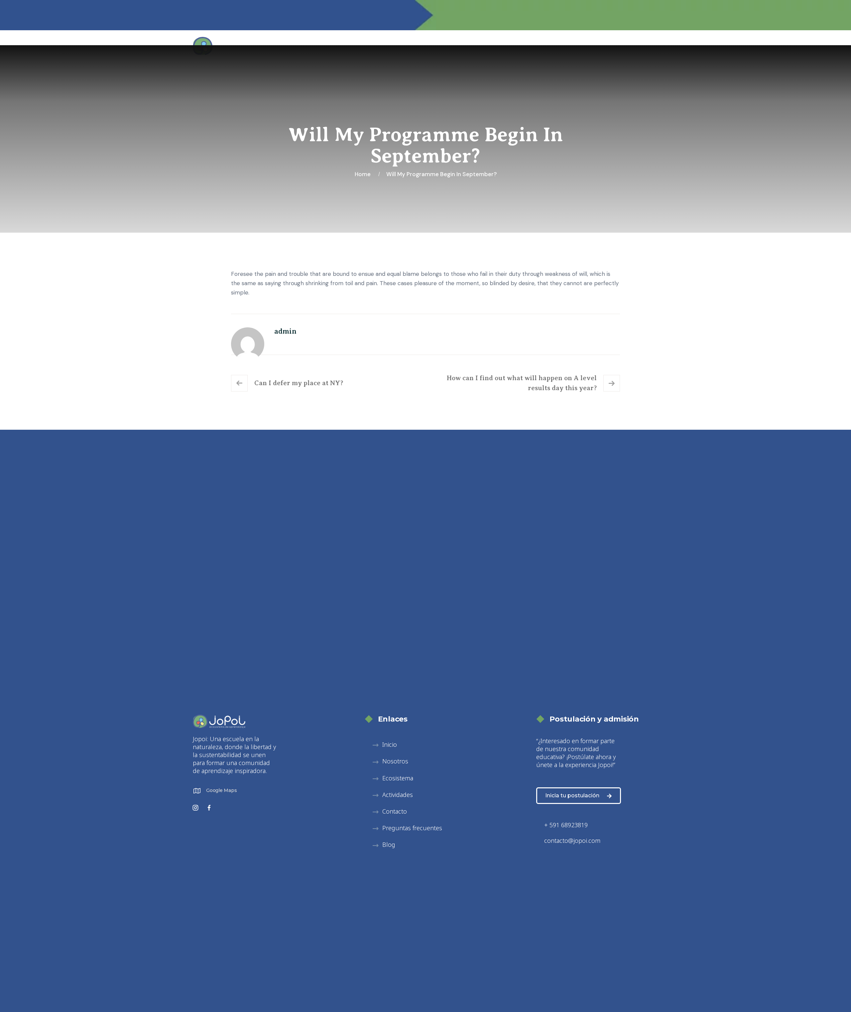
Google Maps (221, 790)
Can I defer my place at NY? (298, 383)
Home (364, 174)
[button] (390, 761)
